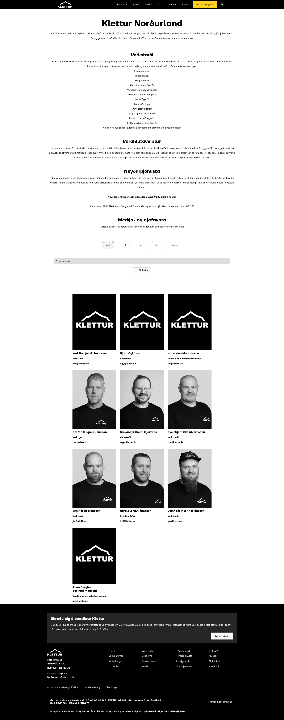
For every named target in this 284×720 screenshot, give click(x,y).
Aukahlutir (214, 666)
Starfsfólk (113, 666)
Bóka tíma (147, 655)
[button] (122, 4)
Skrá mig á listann (222, 636)
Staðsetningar (115, 661)
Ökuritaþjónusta (184, 666)
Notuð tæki (215, 661)
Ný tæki (213, 655)
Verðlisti (146, 666)
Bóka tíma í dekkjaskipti (205, 4)
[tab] (108, 245)
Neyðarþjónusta (184, 655)
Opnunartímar (115, 655)
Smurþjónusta (183, 661)
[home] (65, 4)
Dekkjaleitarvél (149, 661)
